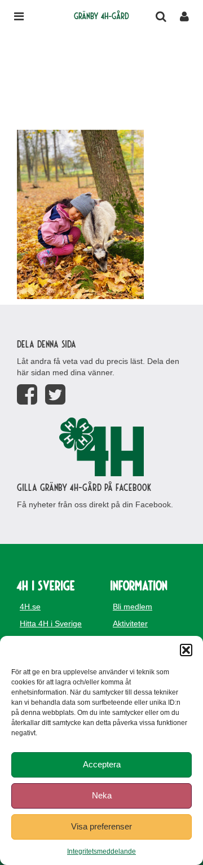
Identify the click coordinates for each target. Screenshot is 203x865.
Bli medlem (132, 606)
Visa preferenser (101, 826)
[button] (186, 650)
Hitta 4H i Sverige (51, 623)
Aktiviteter (130, 623)
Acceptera (102, 764)
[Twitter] (55, 394)
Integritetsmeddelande (101, 851)
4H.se (30, 606)
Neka (102, 795)
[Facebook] (27, 394)
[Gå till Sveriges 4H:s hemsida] (101, 447)
